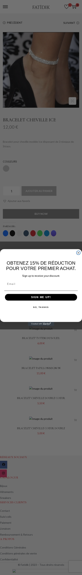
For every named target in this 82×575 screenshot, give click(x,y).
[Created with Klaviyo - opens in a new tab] (41, 324)
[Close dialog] (78, 253)
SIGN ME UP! (41, 297)
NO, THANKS (41, 307)
